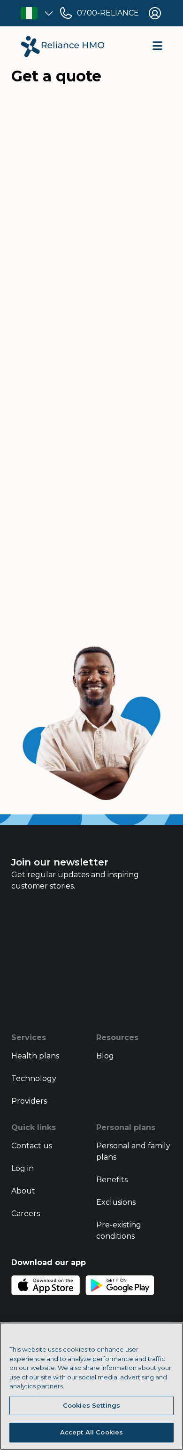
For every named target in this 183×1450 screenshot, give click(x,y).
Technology (33, 1078)
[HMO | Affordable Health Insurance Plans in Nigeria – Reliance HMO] (63, 46)
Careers (25, 1213)
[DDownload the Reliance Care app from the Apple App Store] (45, 1285)
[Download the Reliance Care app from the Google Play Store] (119, 1285)
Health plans (35, 1055)
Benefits (112, 1179)
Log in (22, 1168)
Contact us (31, 1145)
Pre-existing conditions (118, 1230)
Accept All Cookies (91, 1432)
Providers (29, 1101)
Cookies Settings (91, 1405)
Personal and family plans (133, 1151)
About (23, 1190)
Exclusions (116, 1202)
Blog (105, 1055)
